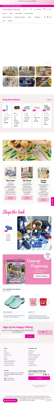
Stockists (30, 353)
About (5, 351)
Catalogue (31, 363)
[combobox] (27, 9)
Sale (4, 21)
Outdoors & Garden (19, 17)
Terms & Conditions (33, 357)
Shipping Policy (32, 359)
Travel (29, 17)
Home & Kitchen (7, 17)
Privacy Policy (31, 361)
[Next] (50, 62)
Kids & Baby (19, 13)
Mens (11, 13)
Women (5, 13)
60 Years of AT (7, 355)
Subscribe (29, 336)
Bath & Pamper (29, 13)
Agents (6, 359)
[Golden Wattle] (43, 172)
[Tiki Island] (27, 172)
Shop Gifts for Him (10, 55)
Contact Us (31, 351)
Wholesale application (9, 361)
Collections (37, 17)
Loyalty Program (32, 365)
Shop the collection (10, 198)
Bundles (10, 21)
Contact (39, 378)
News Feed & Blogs (9, 363)
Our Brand (6, 353)
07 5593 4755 (9, 378)
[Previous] (46, 62)
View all (49, 99)
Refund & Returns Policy (34, 355)
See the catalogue (41, 276)
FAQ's (5, 357)
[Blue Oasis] (10, 172)
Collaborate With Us (9, 365)
